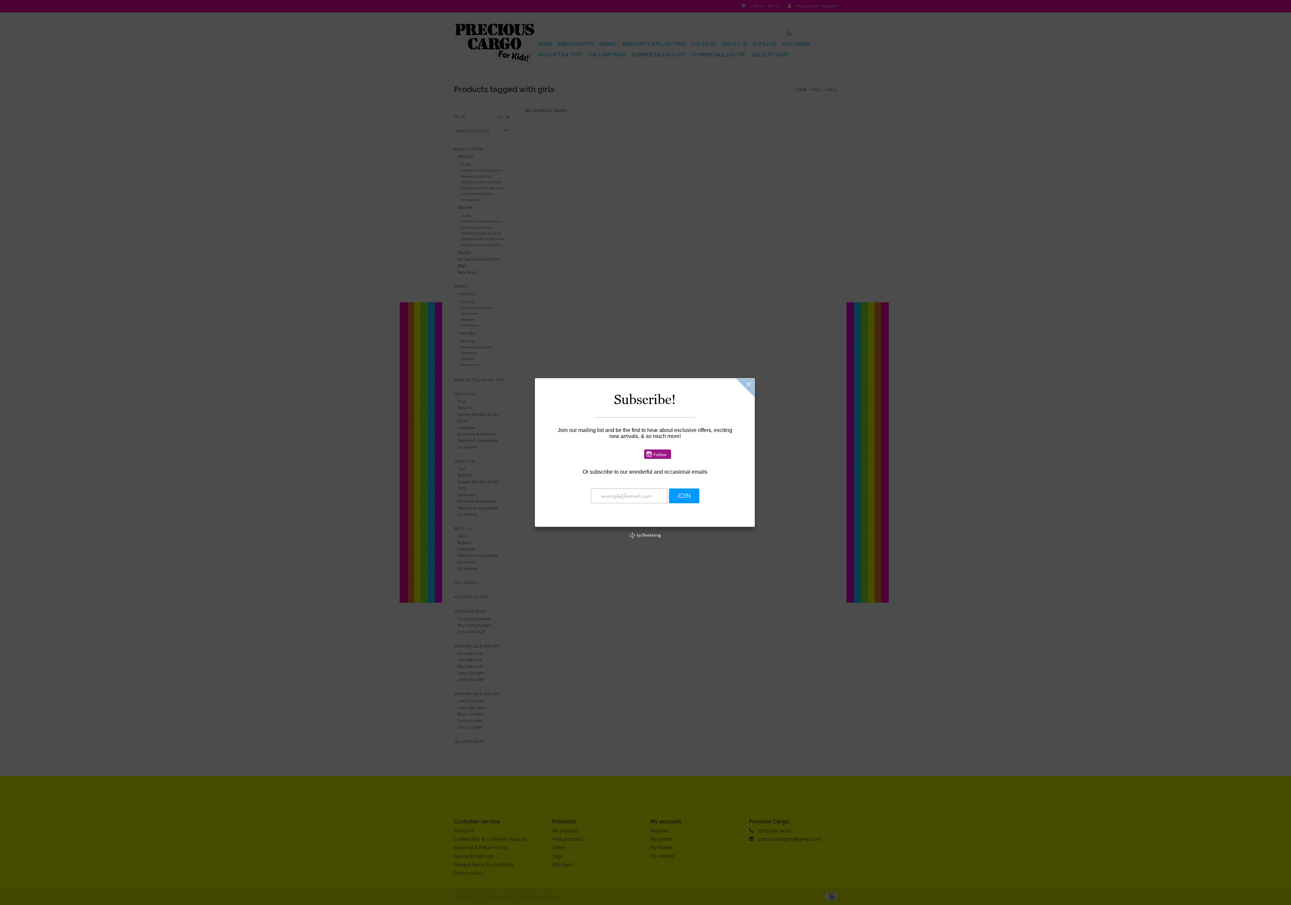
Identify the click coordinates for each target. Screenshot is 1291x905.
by (648, 535)
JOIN (684, 495)
